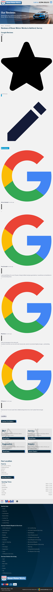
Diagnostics (5, 537)
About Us (4, 511)
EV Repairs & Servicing (33, 537)
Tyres (3, 551)
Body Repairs (31, 532)
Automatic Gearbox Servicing (35, 530)
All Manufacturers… (7, 573)
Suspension (5, 549)
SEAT (3, 566)
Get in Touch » (33, 451)
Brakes (4, 535)
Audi (3, 559)
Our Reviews (5, 513)
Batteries (4, 532)
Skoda (3, 568)
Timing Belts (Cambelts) (33, 549)
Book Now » (6, 438)
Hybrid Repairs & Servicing (34, 539)
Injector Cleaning (6, 542)
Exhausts (4, 539)
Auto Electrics (5, 530)
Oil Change (5, 546)
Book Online (5, 515)
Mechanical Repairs (32, 542)
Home (3, 508)
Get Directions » (7, 477)
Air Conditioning (32, 528)
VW (3, 570)
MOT (3, 544)
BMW (3, 561)
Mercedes (4, 563)
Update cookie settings (6, 590)
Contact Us (5, 518)
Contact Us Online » (8, 421)
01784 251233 (41, 2)
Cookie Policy (5, 522)
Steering (30, 546)
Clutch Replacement (33, 535)
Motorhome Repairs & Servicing (36, 544)
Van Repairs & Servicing (34, 551)
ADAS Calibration (6, 528)
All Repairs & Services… (8, 553)
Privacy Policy (5, 520)
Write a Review (4, 148)
